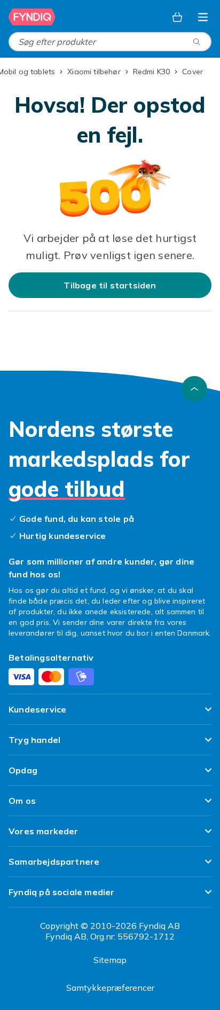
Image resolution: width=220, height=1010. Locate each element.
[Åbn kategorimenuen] (203, 17)
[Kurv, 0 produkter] (177, 17)
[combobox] (110, 41)
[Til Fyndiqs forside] (32, 17)
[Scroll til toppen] (194, 389)
